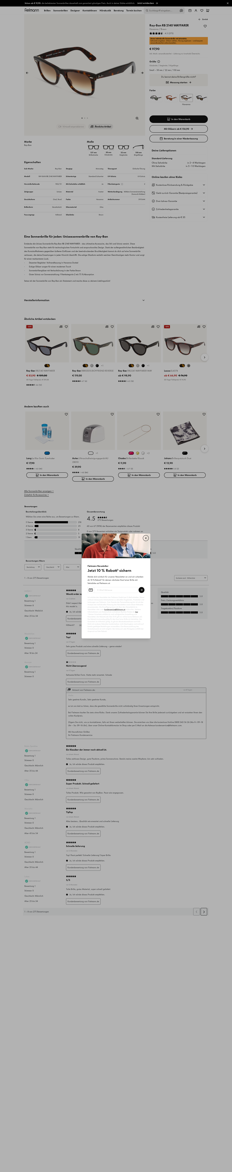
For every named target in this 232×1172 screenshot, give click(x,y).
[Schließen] (146, 538)
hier (136, 612)
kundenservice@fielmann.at (114, 609)
